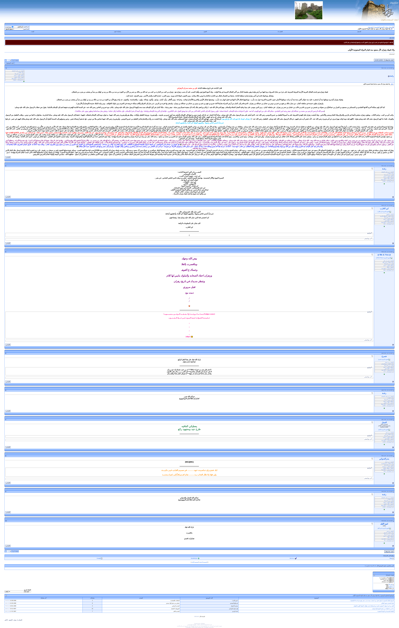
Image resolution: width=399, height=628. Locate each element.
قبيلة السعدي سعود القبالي (387, 603)
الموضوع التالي (195, 562)
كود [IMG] (391, 587)
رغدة (392, 76)
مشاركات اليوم (117, 31)
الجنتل (384, 422)
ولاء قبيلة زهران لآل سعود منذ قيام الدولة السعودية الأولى (366, 595)
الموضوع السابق (203, 562)
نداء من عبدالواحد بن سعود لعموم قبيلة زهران (383, 608)
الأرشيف (10, 620)
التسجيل (359, 31)
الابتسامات (391, 585)
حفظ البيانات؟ (8, 27)
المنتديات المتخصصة (379, 27)
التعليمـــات (280, 31)
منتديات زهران (388, 27)
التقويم (205, 31)
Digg (391, 558)
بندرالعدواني (384, 459)
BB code (390, 584)
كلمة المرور (26, 29)
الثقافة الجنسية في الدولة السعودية (385, 611)
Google (98, 558)
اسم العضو (26, 26)
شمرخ (384, 356)
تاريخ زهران (370, 27)
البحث (32, 31)
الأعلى (6, 620)
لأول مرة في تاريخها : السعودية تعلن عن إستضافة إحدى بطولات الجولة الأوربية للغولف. (373, 606)
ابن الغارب (384, 208)
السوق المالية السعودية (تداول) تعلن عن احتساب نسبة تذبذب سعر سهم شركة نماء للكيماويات (372, 600)
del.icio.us (292, 558)
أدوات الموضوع (10, 63)
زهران (15, 620)
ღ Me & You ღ (384, 255)
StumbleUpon (194, 558)
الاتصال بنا (19, 620)
